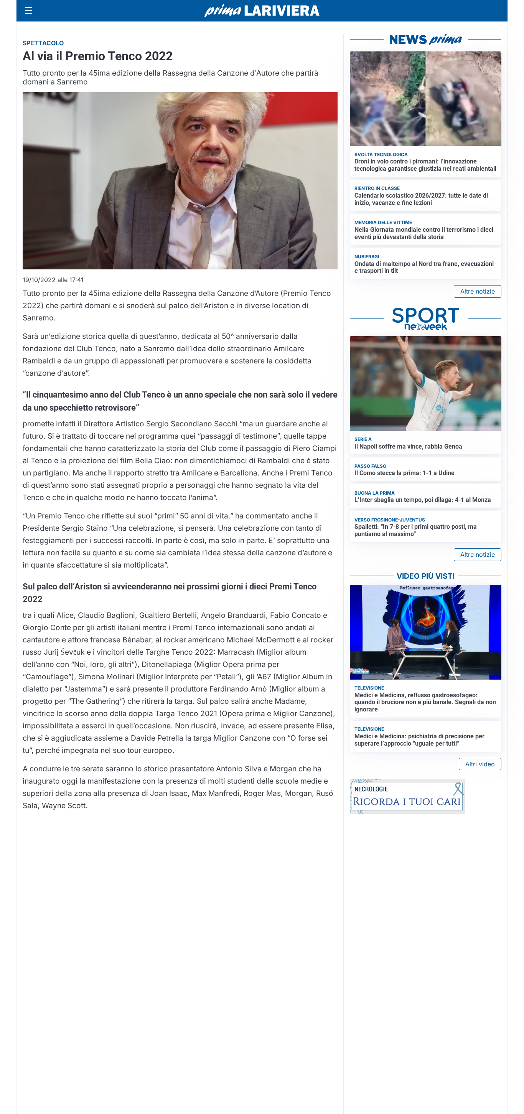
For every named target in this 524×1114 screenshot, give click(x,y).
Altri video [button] (480, 764)
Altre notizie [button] (477, 291)
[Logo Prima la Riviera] (262, 10)
